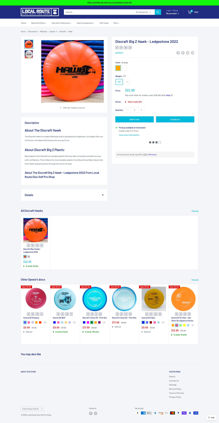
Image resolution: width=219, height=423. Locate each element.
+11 (74, 322)
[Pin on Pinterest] (183, 53)
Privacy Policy (175, 397)
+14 (45, 322)
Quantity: (119, 110)
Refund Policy (175, 389)
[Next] (198, 314)
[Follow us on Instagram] (95, 413)
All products (32, 31)
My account (171, 13)
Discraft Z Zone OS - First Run (95, 318)
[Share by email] (192, 53)
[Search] (158, 12)
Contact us (175, 119)
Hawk (70, 31)
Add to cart (134, 119)
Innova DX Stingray (31, 318)
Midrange (43, 31)
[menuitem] (23, 23)
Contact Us (174, 380)
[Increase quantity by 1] (141, 110)
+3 (192, 325)
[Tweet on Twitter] (187, 53)
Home (23, 31)
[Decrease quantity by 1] (128, 110)
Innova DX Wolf (59, 318)
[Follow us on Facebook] (91, 413)
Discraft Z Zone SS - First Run (124, 318)
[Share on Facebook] (178, 53)
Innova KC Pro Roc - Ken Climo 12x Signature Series (182, 319)
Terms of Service (176, 393)
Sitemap (172, 384)
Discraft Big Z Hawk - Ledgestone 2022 (32, 250)
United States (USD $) (30, 409)
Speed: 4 (53, 31)
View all (195, 211)
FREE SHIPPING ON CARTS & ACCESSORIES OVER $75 (109, 3)
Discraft (62, 31)
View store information (129, 135)
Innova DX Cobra (148, 318)
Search (172, 376)
